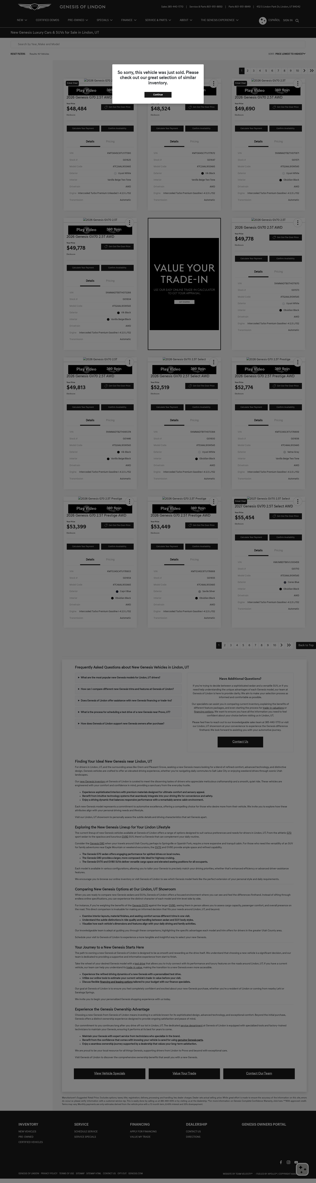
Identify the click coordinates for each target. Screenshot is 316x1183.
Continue (158, 95)
